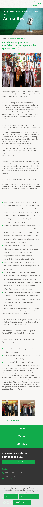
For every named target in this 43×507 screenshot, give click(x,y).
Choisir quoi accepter (29, 497)
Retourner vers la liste (13, 420)
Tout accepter (11, 497)
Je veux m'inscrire (17, 462)
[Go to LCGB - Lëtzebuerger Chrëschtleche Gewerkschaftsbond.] (4, 11)
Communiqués (15, 39)
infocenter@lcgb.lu (10, 479)
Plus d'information (21, 502)
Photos (22, 39)
